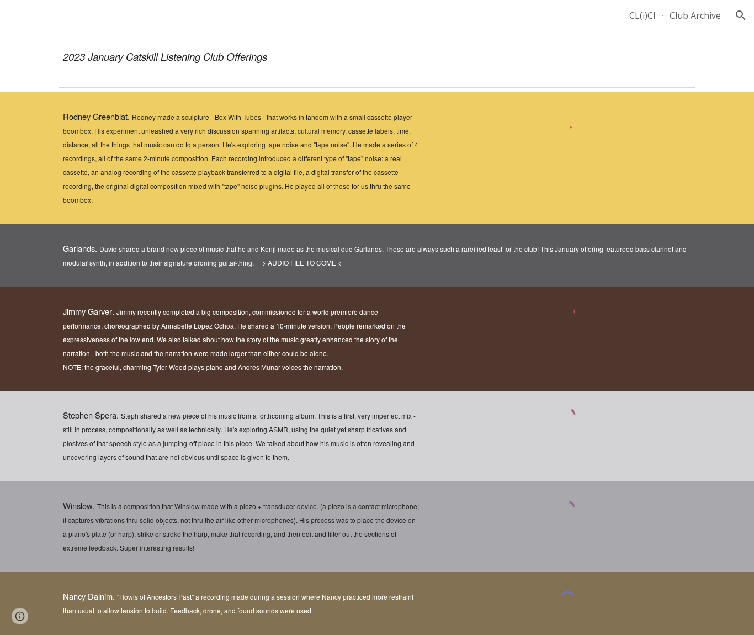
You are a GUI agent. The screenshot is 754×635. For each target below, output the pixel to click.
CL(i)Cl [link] (642, 15)
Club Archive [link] (695, 15)
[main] (377, 56)
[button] (741, 15)
